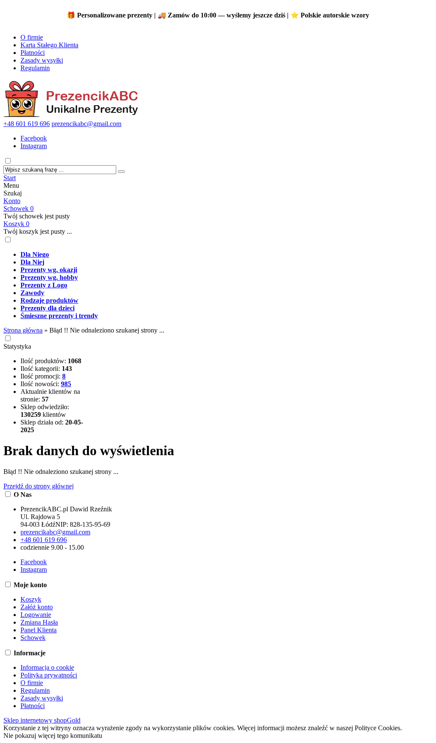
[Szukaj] (121, 171)
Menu (11, 185)
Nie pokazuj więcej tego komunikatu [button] (52, 735)
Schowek (18, 208)
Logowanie (35, 614)
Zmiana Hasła (39, 622)
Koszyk (16, 223)
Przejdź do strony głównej (38, 486)
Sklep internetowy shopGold (41, 720)
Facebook (33, 138)
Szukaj (12, 193)
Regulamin (35, 68)
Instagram (33, 145)
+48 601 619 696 (26, 123)
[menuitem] (226, 254)
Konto (11, 200)
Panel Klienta (38, 630)
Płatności (32, 52)
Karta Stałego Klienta (49, 45)
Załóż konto (36, 607)
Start (9, 177)
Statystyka (17, 346)
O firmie (31, 37)
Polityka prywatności (48, 675)
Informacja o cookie (47, 667)
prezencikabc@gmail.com (86, 123)
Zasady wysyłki (41, 60)
